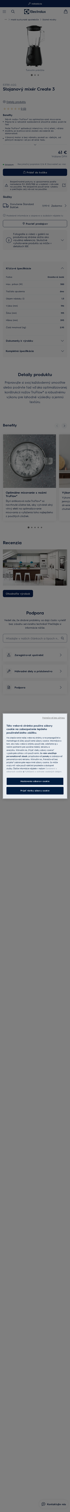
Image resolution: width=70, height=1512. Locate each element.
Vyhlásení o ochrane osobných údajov (43, 771)
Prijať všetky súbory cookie (35, 790)
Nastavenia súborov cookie (35, 781)
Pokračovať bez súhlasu (53, 717)
